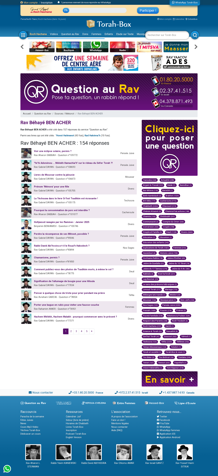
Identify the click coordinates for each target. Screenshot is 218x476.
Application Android (169, 437)
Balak (171, 185)
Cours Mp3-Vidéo (29, 427)
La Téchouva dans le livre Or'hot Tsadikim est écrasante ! (66, 198)
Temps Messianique (154, 347)
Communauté (150, 221)
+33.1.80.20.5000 (83, 392)
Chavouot (169, 206)
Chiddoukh (167, 216)
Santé (169, 326)
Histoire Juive (169, 253)
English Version (74, 437)
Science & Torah (152, 331)
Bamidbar (186, 185)
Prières (181, 310)
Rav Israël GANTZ (154, 463)
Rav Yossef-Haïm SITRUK (185, 465)
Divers (187, 232)
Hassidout (149, 253)
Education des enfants (156, 242)
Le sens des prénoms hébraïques (160, 284)
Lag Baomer (150, 279)
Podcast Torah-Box (76, 434)
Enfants (109, 34)
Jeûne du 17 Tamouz (155, 268)
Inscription (47, 2)
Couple (168, 226)
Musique (142, 34)
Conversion (150, 226)
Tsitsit (148, 362)
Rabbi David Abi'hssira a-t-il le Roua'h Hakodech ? (62, 245)
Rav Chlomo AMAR (124, 463)
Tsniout (164, 362)
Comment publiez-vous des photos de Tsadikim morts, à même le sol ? (73, 269)
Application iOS (167, 434)
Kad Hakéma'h (92, 135)
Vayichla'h (180, 362)
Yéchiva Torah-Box (30, 430)
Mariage (171, 289)
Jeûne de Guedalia (153, 263)
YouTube (164, 423)
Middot (175, 294)
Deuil (171, 232)
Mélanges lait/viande (154, 294)
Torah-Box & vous (175, 352)
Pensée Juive (171, 305)
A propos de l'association (124, 416)
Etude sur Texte (125, 34)
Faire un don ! (118, 420)
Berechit (167, 190)
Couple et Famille (152, 232)
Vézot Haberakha (152, 367)
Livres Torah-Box (74, 427)
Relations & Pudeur (178, 315)
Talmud (186, 336)
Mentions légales (120, 423)
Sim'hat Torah (151, 336)
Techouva (150, 341)
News (23, 423)
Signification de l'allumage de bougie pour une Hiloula (64, 281)
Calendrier (179, 19)
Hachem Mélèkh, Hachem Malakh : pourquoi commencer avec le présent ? (75, 316)
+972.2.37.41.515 (129, 392)
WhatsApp (164, 427)
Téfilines (183, 341)
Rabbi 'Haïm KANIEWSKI (63, 463)
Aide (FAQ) (116, 430)
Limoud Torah (152, 289)
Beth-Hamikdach (152, 195)
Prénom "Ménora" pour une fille (51, 186)
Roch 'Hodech (180, 320)
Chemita (149, 216)
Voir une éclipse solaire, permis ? (52, 151)
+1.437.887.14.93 (174, 392)
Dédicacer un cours (30, 434)
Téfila (166, 341)
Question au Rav (70, 34)
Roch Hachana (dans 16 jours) (52, 19)
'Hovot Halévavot (65, 135)
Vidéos (54, 34)
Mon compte (30, 2)
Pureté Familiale (153, 315)
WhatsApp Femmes (169, 430)
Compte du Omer (173, 221)
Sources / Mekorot (64, 113)
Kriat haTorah (166, 273)
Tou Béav (148, 357)
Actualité (167, 180)
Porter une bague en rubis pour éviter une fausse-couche (66, 305)
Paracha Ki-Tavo (29, 19)
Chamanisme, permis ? (47, 257)
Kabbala (148, 273)
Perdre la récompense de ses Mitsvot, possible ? (61, 234)
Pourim (166, 310)
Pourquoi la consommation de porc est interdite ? (62, 210)
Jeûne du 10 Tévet (178, 263)
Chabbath (150, 206)
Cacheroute (168, 200)
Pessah (149, 310)
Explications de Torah (156, 247)
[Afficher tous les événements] (59, 2)
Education (149, 237)
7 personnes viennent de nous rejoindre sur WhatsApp (86, 2)
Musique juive (168, 300)
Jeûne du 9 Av (181, 268)
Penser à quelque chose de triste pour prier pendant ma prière (69, 293)
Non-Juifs (187, 300)
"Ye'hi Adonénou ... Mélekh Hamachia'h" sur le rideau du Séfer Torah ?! (73, 163)
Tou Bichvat (166, 357)
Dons (85, 34)
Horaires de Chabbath (77, 423)
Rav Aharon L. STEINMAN (33, 465)
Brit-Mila (149, 200)
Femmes (96, 34)
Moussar (149, 300)
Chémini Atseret (152, 211)
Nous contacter (42, 392)
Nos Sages (150, 305)
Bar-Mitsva (150, 190)
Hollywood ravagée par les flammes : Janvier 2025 (61, 222)
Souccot (170, 336)
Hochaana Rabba (153, 258)
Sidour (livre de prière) (77, 420)
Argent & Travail (153, 185)
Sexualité (172, 331)
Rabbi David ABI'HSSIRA (93, 463)
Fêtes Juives (26, 420)
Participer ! (148, 10)
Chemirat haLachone (177, 211)
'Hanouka (149, 180)
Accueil (27, 113)
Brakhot (172, 195)
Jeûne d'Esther (176, 258)
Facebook (164, 420)
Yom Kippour (175, 367)
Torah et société (152, 352)
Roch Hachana (38, 34)
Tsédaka (184, 357)
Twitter (163, 416)
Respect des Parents (155, 320)
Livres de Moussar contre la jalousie (54, 175)
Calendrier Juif (73, 416)
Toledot (176, 347)
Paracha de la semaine (32, 416)
